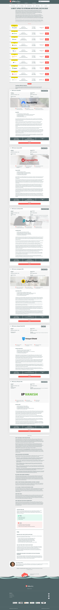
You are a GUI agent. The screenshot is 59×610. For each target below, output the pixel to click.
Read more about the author (19, 565)
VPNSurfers (18, 568)
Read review (29, 141)
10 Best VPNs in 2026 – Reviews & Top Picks (25, 568)
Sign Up (47, 27)
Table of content (29, 435)
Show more (29, 83)
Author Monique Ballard (19, 562)
